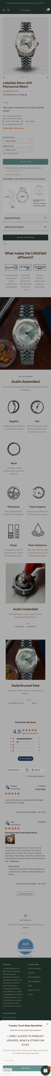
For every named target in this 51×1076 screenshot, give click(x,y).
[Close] (47, 1024)
